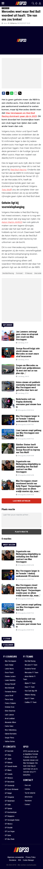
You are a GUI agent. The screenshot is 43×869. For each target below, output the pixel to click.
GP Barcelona (9, 782)
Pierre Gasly (9, 699)
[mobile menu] (3, 3)
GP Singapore (9, 816)
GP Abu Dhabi (9, 839)
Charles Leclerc (10, 676)
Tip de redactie (30, 793)
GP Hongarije (9, 797)
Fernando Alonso (10, 692)
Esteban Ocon (9, 707)
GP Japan (8, 759)
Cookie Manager (28, 860)
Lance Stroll (9, 696)
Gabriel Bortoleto (11, 734)
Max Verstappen (10, 661)
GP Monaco (9, 778)
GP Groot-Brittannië (11, 789)
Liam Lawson (9, 715)
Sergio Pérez (9, 738)
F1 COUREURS (10, 656)
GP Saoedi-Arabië (11, 766)
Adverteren (28, 797)
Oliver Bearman (10, 711)
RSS (19, 860)
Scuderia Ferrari (30, 669)
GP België (8, 793)
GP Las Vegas (10, 831)
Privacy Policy (31, 857)
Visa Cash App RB (31, 691)
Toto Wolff (7, 190)
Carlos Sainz (9, 726)
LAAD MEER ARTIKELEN (21, 501)
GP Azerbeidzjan (11, 812)
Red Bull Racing (18, 169)
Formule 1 (19, 273)
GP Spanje (8, 808)
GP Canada (8, 774)
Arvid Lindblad (10, 718)
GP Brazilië (8, 828)
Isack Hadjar (9, 665)
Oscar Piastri (9, 672)
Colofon (27, 789)
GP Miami (8, 770)
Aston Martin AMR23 (12, 222)
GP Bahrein (8, 763)
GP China (8, 755)
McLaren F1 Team (31, 665)
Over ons (28, 785)
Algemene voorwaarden (15, 857)
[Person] (39, 3)
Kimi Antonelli (9, 688)
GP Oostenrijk (9, 785)
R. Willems (12, 23)
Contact (27, 804)
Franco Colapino (10, 703)
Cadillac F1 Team (30, 702)
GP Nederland (9, 801)
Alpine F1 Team (30, 683)
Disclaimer (12, 860)
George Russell (10, 684)
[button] (33, 3)
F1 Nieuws (28, 273)
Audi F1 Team (29, 698)
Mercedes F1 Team (31, 672)
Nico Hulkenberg (10, 730)
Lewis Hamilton (10, 680)
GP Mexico (8, 824)
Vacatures (28, 801)
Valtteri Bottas (10, 741)
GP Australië (9, 751)
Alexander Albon (10, 722)
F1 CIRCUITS (9, 746)
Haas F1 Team (30, 687)
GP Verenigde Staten (12, 820)
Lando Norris (9, 669)
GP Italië (8, 805)
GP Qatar (8, 835)
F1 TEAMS (28, 656)
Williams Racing (30, 695)
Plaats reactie (21, 532)
